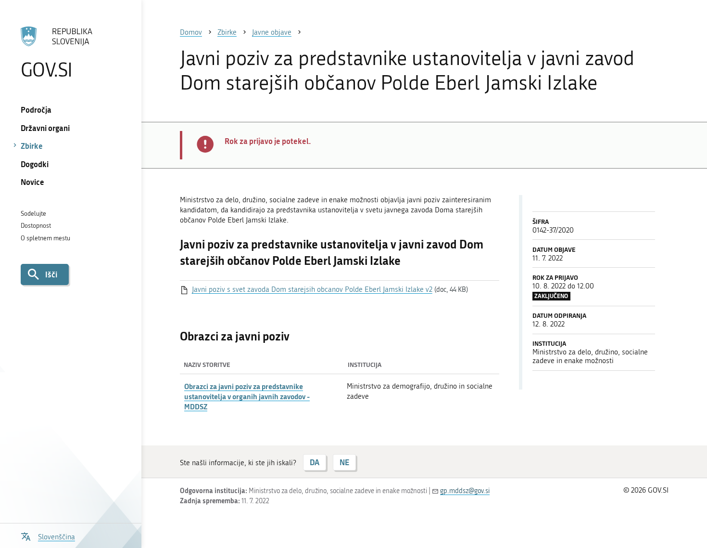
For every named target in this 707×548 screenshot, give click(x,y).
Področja (36, 109)
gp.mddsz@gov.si (465, 491)
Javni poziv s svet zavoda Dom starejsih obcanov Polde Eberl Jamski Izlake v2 (312, 289)
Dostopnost (36, 225)
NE (344, 462)
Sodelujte (33, 213)
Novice (32, 181)
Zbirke (32, 145)
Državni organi (45, 127)
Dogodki (35, 164)
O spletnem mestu (45, 238)
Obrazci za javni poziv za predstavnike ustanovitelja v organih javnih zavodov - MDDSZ (247, 396)
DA (314, 462)
